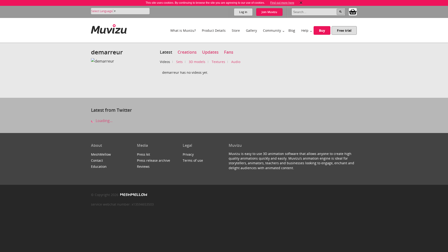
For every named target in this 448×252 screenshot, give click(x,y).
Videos (165, 62)
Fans (228, 52)
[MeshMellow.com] (133, 194)
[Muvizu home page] (109, 28)
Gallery (251, 30)
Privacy (188, 154)
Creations (187, 52)
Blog (291, 30)
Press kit (143, 154)
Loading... (103, 120)
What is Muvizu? (183, 30)
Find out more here (282, 2)
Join (269, 12)
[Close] (301, 2)
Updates (210, 52)
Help (304, 30)
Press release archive (153, 160)
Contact (97, 160)
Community (272, 30)
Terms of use (193, 160)
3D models (197, 62)
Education (99, 166)
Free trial (344, 30)
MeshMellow (101, 154)
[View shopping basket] (353, 11)
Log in (243, 12)
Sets (179, 62)
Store (236, 30)
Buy (322, 30)
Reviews (143, 166)
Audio (235, 62)
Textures (218, 62)
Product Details (214, 30)
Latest (166, 52)
